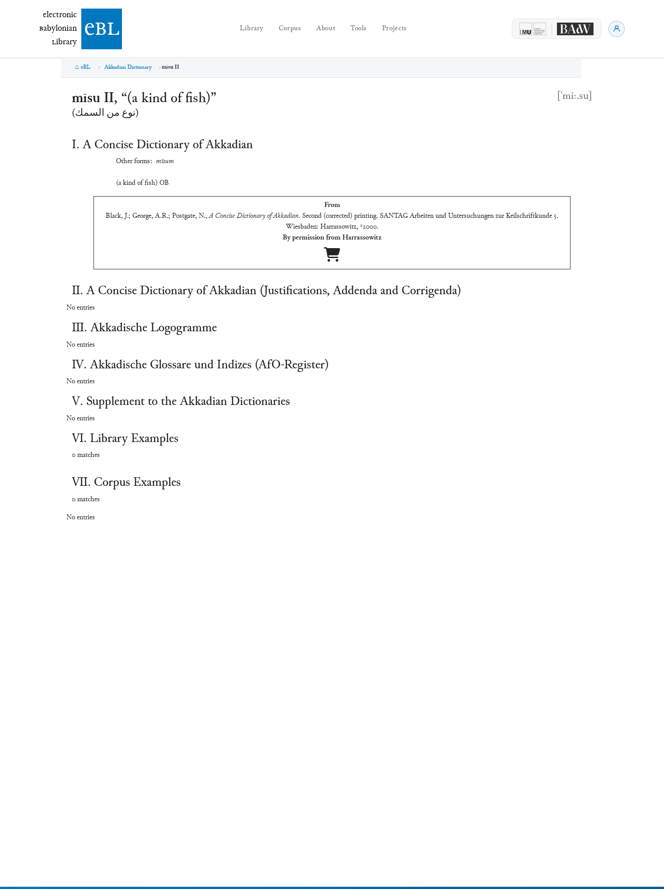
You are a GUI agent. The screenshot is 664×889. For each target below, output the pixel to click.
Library (251, 28)
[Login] (616, 29)
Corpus (290, 28)
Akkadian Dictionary (128, 67)
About (325, 28)
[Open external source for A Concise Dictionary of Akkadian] (332, 258)
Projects (394, 28)
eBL (86, 67)
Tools (359, 28)
